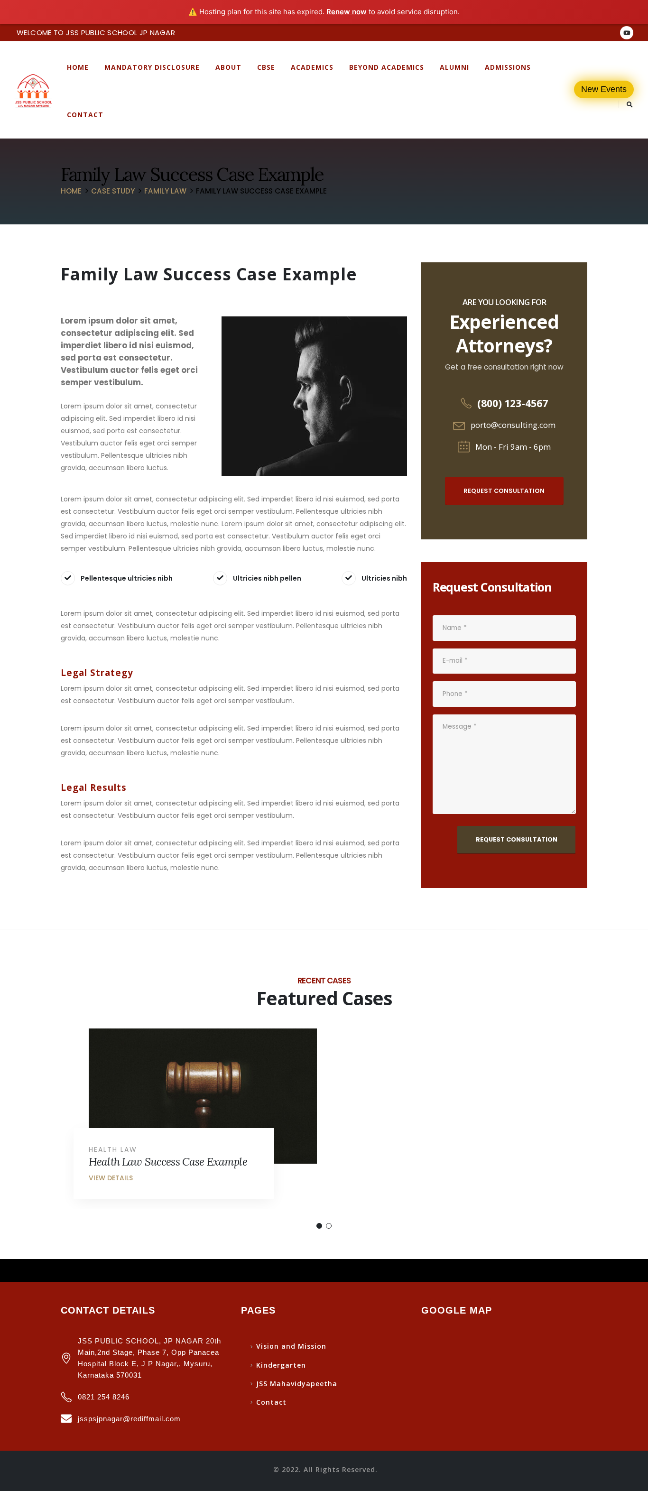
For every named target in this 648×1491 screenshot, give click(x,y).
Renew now (346, 11)
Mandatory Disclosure (152, 67)
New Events (604, 89)
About (228, 67)
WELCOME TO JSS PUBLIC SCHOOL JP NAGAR (96, 32)
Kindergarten (281, 1365)
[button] (319, 1226)
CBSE (266, 67)
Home (78, 67)
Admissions (508, 67)
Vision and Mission (291, 1346)
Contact (85, 114)
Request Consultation (504, 491)
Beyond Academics (386, 67)
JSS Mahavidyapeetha (296, 1383)
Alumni (454, 67)
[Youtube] (626, 32)
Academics (312, 67)
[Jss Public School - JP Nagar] (33, 90)
